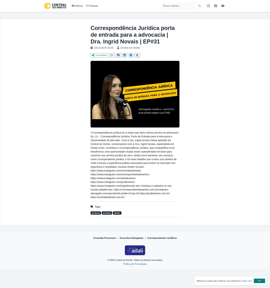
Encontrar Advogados (131, 238)
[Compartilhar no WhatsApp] (111, 55)
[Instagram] (208, 6)
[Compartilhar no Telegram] (130, 55)
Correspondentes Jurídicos (162, 238)
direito (117, 213)
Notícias (79, 6)
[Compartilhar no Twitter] (137, 55)
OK (259, 281)
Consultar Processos (104, 238)
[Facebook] (216, 6)
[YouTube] (223, 6)
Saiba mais (247, 281)
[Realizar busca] (199, 6)
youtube (107, 213)
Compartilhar (101, 55)
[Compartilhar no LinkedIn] (124, 55)
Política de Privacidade (135, 264)
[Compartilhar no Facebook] (118, 55)
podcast (96, 213)
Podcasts (93, 6)
